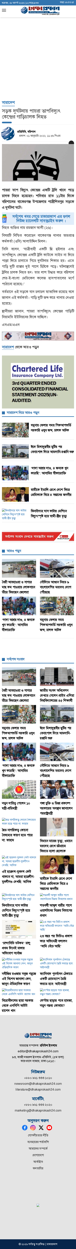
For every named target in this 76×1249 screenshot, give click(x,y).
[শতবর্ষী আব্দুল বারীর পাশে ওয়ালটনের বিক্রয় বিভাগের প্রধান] (57, 897)
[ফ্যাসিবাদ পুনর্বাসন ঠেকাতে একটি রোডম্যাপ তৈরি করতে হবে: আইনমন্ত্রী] (57, 963)
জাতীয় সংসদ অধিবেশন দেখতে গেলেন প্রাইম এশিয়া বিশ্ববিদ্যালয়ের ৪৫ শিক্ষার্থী (57, 695)
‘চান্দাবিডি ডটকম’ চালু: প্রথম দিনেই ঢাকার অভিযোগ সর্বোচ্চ (16, 948)
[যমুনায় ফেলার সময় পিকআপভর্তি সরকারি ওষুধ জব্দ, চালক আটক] (57, 606)
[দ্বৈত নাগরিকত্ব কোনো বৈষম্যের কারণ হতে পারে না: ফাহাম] (19, 822)
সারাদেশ (8, 102)
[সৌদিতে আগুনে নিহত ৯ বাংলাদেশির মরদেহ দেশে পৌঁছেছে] (57, 568)
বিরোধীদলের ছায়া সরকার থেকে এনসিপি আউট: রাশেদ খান (17, 1005)
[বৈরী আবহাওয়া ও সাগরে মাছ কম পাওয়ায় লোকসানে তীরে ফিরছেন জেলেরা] (19, 568)
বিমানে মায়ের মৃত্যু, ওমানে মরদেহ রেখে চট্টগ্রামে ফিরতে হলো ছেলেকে (56, 846)
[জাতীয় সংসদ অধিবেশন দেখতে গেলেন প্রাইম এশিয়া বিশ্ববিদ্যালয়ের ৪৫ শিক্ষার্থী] (57, 676)
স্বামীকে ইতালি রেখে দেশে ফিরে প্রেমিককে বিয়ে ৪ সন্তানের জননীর (56, 883)
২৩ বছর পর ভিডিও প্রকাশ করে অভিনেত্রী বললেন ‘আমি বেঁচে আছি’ (56, 941)
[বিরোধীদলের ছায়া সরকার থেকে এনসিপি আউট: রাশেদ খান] (19, 992)
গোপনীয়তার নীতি (38, 1135)
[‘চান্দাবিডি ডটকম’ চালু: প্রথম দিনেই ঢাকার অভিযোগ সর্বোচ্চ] (19, 929)
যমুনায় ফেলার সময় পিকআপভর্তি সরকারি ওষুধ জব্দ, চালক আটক (56, 625)
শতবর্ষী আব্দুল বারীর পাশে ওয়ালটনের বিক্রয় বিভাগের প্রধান (56, 910)
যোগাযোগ (38, 1155)
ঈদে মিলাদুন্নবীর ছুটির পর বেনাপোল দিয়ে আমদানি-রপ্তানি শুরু (55, 733)
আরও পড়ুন (14, 550)
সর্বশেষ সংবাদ (16, 659)
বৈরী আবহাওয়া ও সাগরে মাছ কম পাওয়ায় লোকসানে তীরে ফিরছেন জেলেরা (18, 587)
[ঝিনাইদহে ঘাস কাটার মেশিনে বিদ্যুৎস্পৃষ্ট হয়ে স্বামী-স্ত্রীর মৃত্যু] (19, 897)
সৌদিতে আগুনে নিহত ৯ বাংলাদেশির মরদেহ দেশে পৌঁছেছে (55, 587)
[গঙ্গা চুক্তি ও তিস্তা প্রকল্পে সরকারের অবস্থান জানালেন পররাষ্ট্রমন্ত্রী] (57, 789)
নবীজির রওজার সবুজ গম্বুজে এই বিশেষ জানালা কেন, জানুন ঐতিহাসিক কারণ (19, 979)
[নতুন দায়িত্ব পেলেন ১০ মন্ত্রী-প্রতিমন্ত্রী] (19, 789)
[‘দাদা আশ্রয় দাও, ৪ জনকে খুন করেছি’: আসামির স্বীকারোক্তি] (19, 606)
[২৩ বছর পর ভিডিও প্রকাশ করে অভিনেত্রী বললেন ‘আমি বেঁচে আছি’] (57, 926)
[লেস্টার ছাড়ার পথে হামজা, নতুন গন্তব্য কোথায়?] (57, 992)
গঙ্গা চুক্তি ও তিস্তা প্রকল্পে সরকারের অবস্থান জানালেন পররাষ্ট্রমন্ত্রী (56, 808)
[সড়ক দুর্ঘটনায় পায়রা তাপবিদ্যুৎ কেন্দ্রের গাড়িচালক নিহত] (38, 162)
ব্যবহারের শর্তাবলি (38, 1142)
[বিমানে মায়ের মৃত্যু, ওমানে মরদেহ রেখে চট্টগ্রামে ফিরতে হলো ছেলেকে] (57, 827)
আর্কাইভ (38, 1162)
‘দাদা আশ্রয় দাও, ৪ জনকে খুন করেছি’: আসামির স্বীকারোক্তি (18, 625)
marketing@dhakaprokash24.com (38, 1110)
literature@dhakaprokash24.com (38, 1089)
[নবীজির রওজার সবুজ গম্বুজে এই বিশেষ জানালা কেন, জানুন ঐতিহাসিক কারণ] (19, 963)
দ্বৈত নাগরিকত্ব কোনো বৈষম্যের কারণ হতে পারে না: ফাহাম (17, 835)
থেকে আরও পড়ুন (20, 347)
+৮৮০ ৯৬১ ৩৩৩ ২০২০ (38, 1105)
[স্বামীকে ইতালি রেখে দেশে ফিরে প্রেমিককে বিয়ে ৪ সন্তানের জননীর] (57, 864)
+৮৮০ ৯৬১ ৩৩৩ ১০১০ (38, 1078)
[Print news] (71, 143)
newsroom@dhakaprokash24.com (38, 1084)
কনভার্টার (38, 1168)
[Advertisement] (38, 40)
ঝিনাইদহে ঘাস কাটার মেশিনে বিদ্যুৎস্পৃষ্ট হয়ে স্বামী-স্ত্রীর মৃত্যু (16, 910)
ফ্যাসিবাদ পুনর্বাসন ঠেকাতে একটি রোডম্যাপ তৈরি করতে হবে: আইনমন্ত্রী (56, 979)
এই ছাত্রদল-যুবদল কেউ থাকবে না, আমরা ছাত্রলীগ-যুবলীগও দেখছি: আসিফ (18, 876)
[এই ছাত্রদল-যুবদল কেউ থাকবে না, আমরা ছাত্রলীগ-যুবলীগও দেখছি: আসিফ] (19, 861)
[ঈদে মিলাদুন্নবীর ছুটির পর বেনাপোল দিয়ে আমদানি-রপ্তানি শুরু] (57, 714)
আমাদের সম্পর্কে (38, 1148)
